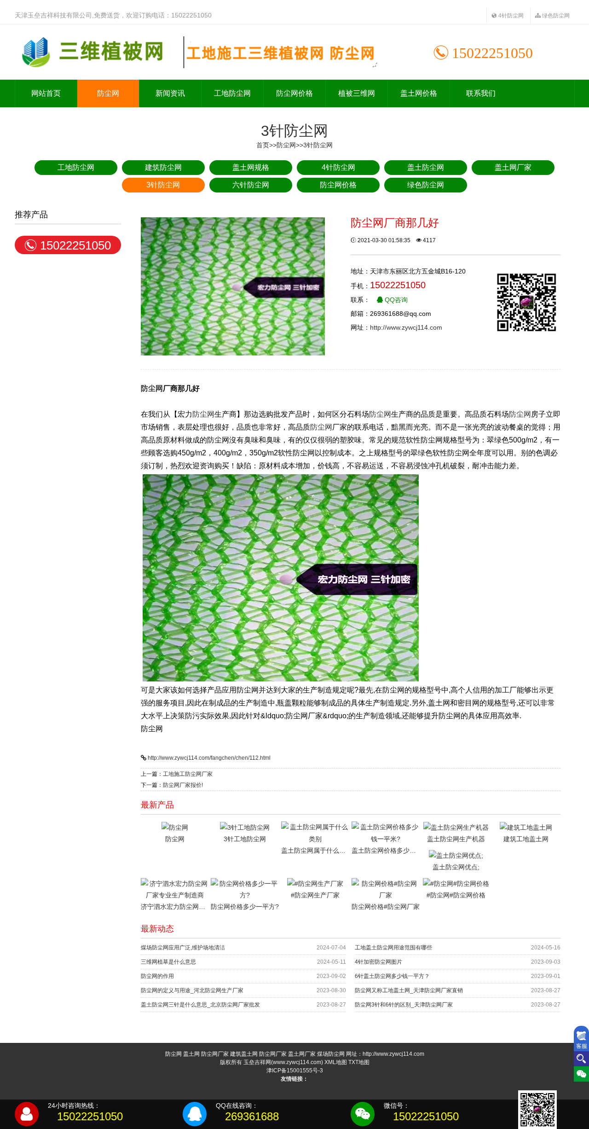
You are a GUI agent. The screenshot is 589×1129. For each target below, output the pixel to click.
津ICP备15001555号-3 (294, 1070)
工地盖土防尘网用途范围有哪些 (393, 947)
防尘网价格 (294, 93)
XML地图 (335, 1062)
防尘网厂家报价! (183, 785)
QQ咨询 (395, 299)
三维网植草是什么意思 (168, 962)
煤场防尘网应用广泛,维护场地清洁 (183, 947)
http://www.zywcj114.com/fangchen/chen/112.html (209, 758)
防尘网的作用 (157, 976)
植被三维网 (356, 93)
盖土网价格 (418, 93)
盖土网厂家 (302, 1054)
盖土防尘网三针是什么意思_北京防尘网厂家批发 (200, 1004)
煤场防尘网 (331, 1054)
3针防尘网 (318, 145)
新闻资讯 (170, 93)
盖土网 (191, 1054)
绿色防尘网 (555, 15)
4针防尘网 (510, 15)
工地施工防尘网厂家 (188, 774)
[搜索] (581, 1058)
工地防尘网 (232, 93)
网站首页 (46, 93)
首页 (262, 145)
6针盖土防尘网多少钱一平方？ (392, 976)
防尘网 (108, 93)
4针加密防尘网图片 (378, 962)
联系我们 (481, 93)
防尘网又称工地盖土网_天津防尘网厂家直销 (409, 990)
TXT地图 (359, 1062)
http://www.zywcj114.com (406, 327)
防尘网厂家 (215, 1054)
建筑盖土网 (244, 1054)
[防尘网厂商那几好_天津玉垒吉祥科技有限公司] (196, 52)
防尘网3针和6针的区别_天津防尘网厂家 (404, 1004)
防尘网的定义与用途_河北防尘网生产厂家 (192, 990)
